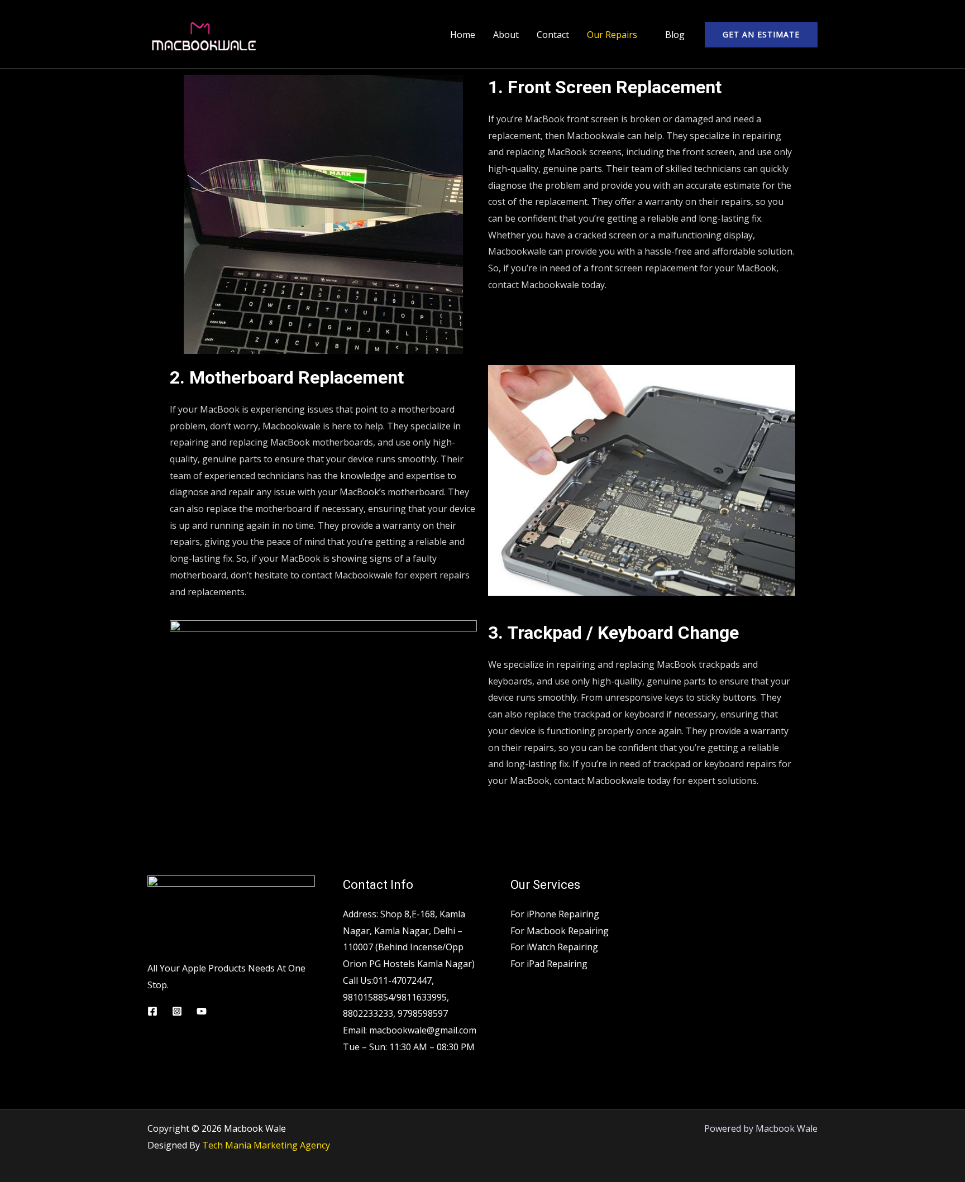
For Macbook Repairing (559, 931)
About (506, 34)
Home (462, 34)
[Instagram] (177, 1011)
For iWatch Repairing (554, 947)
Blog (675, 34)
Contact (553, 34)
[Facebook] (152, 1011)
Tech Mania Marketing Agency (266, 1145)
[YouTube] (202, 1011)
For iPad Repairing (548, 964)
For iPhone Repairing (554, 914)
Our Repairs (612, 34)
